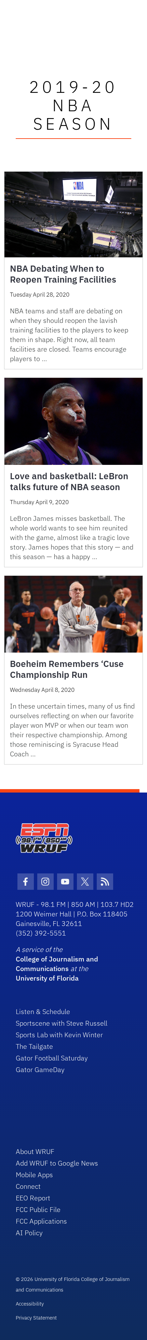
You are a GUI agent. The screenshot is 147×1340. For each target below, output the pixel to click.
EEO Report (33, 1197)
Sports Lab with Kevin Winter (59, 1034)
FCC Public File (38, 1209)
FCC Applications (41, 1221)
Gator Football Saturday (52, 1058)
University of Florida (47, 978)
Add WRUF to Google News (57, 1163)
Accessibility (30, 1303)
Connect (28, 1186)
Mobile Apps (34, 1174)
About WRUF (35, 1151)
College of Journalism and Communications (57, 963)
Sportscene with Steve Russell (61, 1023)
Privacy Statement (36, 1317)
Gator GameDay (40, 1069)
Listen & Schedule (43, 1011)
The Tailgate (34, 1046)
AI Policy (29, 1232)
